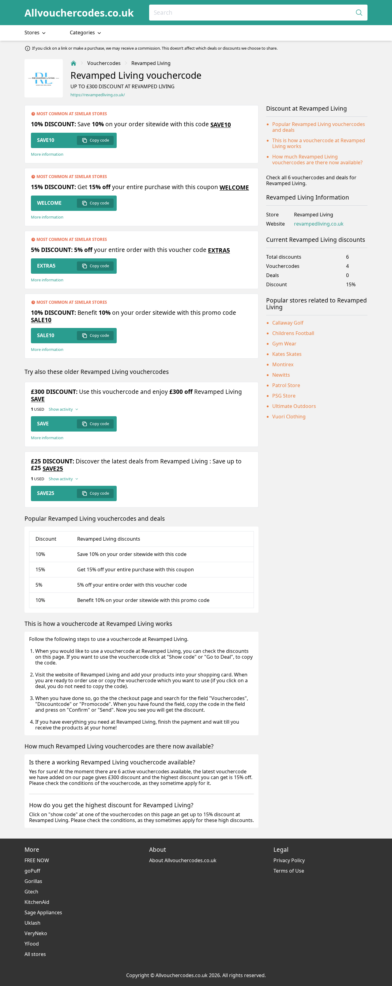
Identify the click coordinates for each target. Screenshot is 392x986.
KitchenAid (36, 902)
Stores (32, 32)
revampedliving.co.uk (319, 224)
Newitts (281, 374)
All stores (35, 954)
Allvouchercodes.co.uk (79, 12)
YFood (31, 943)
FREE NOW (36, 860)
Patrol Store (286, 385)
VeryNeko (35, 933)
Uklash (32, 922)
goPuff (32, 870)
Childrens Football (293, 333)
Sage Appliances (43, 912)
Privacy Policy (289, 860)
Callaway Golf (287, 322)
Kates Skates (287, 354)
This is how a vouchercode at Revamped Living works (318, 143)
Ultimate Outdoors (294, 406)
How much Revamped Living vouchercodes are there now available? (317, 159)
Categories (83, 32)
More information (47, 154)
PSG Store (284, 395)
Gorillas (33, 881)
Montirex (282, 364)
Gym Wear (284, 343)
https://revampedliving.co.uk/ (97, 95)
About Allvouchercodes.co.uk (183, 860)
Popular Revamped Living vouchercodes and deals (318, 127)
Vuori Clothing (289, 416)
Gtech (31, 891)
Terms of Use (288, 870)
